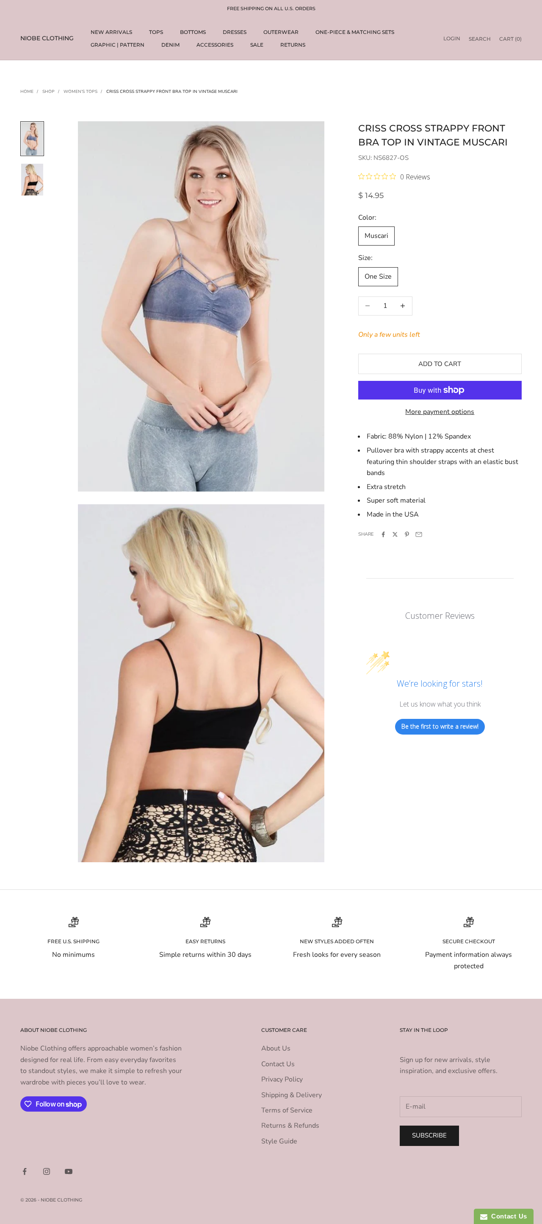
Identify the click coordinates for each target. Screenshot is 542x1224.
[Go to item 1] (32, 179)
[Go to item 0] (32, 138)
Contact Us (278, 1064)
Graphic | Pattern (117, 45)
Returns (292, 45)
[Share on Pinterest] (407, 534)
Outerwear (281, 32)
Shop (48, 92)
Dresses (234, 32)
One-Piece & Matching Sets (354, 32)
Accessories (214, 45)
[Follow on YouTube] (68, 1171)
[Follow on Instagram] (46, 1171)
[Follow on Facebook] (24, 1171)
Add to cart (439, 364)
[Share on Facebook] (383, 534)
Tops (156, 32)
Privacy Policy (282, 1079)
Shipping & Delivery (291, 1095)
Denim (170, 45)
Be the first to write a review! (439, 726)
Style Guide (279, 1141)
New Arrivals (111, 32)
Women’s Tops (80, 92)
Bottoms (193, 32)
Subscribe (429, 1135)
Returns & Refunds (290, 1125)
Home (26, 92)
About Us (275, 1048)
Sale (256, 45)
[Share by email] (418, 534)
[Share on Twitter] (395, 534)
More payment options (439, 411)
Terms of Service (286, 1110)
